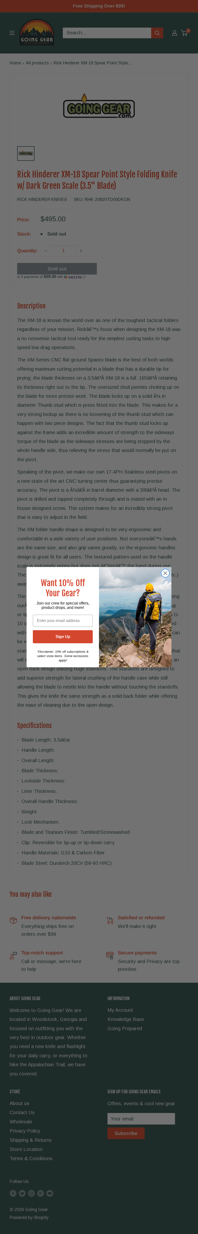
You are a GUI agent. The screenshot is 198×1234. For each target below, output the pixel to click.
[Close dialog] (165, 573)
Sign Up (63, 637)
